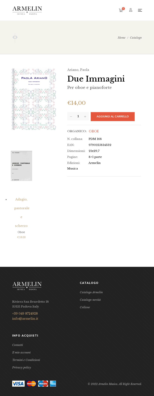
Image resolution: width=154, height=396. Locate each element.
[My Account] (131, 10)
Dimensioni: (76, 151)
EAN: (70, 145)
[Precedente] (13, 38)
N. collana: (75, 139)
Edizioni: (73, 163)
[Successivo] (16, 38)
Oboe (94, 131)
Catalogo (136, 37)
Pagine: (72, 157)
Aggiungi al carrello (113, 116)
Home (121, 37)
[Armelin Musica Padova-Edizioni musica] (27, 10)
